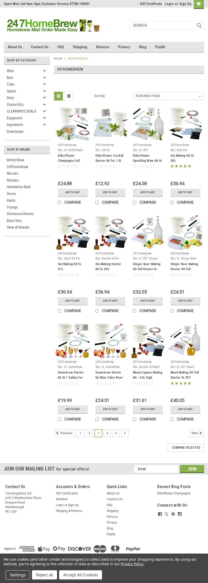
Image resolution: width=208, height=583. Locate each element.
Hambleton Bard (18, 187)
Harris (11, 200)
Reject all (44, 575)
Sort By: (100, 96)
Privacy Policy (132, 563)
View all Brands (18, 227)
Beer (10, 77)
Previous (66, 433)
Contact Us (39, 47)
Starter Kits (15, 104)
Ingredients (15, 124)
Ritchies (13, 180)
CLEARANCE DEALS (21, 111)
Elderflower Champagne (173, 493)
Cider (10, 84)
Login (169, 4)
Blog (142, 47)
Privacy (124, 47)
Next (195, 433)
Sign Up (185, 4)
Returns (102, 47)
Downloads (15, 131)
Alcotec (13, 173)
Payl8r (160, 47)
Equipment (14, 118)
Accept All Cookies (80, 575)
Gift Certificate (151, 4)
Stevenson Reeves (20, 214)
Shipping (80, 47)
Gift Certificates (67, 493)
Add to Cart (72, 192)
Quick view (72, 137)
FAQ (60, 47)
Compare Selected (186, 447)
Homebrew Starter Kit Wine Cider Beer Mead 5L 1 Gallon (109, 377)
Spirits (11, 91)
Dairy (10, 97)
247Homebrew (17, 167)
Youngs (12, 207)
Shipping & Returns (69, 511)
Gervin (11, 193)
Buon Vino (14, 220)
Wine (10, 71)
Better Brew (15, 160)
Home (58, 58)
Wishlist (61, 499)
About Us (15, 47)
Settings (18, 575)
